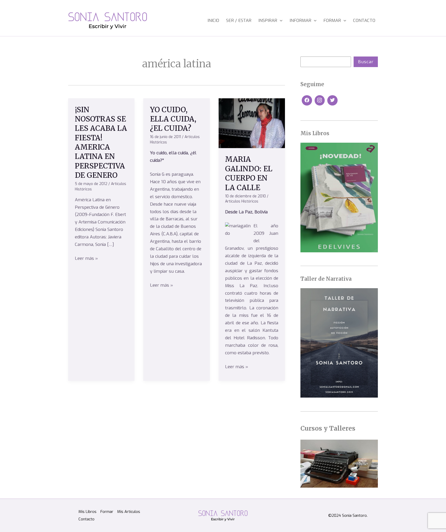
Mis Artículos (128, 511)
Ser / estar (238, 20)
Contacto (364, 20)
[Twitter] (332, 100)
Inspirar (267, 20)
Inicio (213, 20)
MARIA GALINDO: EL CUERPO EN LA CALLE (248, 173)
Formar (332, 20)
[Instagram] (319, 100)
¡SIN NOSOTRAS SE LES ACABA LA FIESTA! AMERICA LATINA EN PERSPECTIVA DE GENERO (101, 142)
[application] (279, 20)
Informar (300, 20)
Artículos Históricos (241, 201)
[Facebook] (306, 100)
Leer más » (86, 258)
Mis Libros (87, 511)
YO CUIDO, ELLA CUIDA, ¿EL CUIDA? (173, 119)
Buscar (365, 62)
